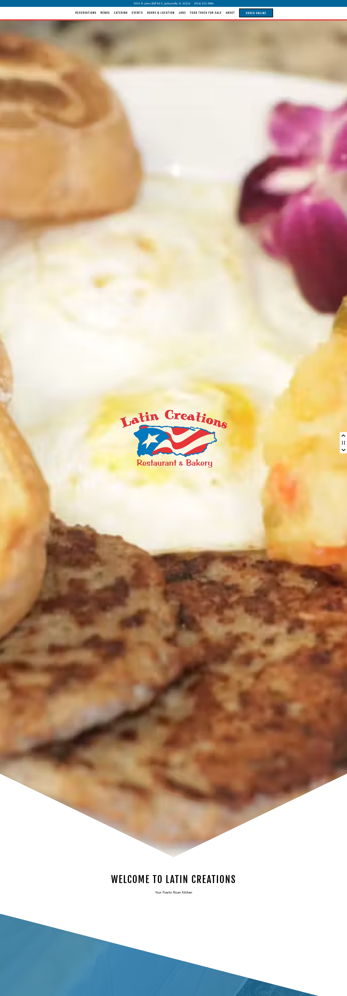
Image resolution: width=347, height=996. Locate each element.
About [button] (230, 12)
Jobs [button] (182, 12)
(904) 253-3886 (204, 3)
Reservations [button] (86, 12)
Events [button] (137, 12)
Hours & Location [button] (161, 12)
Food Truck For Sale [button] (206, 12)
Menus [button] (105, 12)
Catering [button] (121, 12)
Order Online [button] (256, 13)
